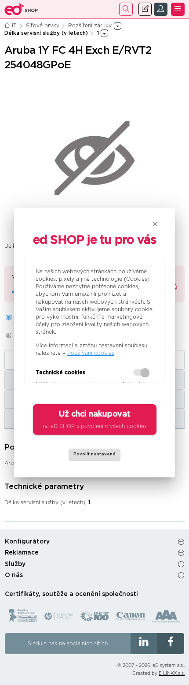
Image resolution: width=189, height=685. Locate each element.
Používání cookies (90, 353)
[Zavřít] (155, 224)
